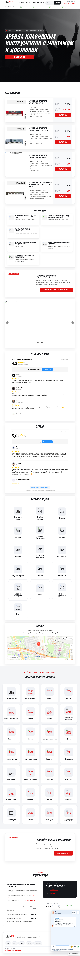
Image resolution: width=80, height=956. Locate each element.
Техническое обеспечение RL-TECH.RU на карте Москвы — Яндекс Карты (40, 490)
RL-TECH (52, 893)
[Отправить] (78, 947)
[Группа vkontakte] (68, 905)
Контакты (36, 2)
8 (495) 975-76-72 (69, 3)
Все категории (10, 6)
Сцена (30, 2)
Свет (22, 2)
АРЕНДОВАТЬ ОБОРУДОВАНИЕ (63, 114)
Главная (9, 89)
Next (74, 7)
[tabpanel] (40, 321)
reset (73, 912)
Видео (26, 2)
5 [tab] (42, 342)
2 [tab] (38, 342)
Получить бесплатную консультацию (55, 289)
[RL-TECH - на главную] (10, 937)
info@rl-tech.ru (54, 890)
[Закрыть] (78, 912)
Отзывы (42, 2)
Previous (16, 7)
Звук (19, 2)
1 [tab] (37, 342)
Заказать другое (62, 853)
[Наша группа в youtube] (72, 905)
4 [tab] (41, 342)
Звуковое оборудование (23, 89)
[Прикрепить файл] (53, 947)
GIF (75, 946)
